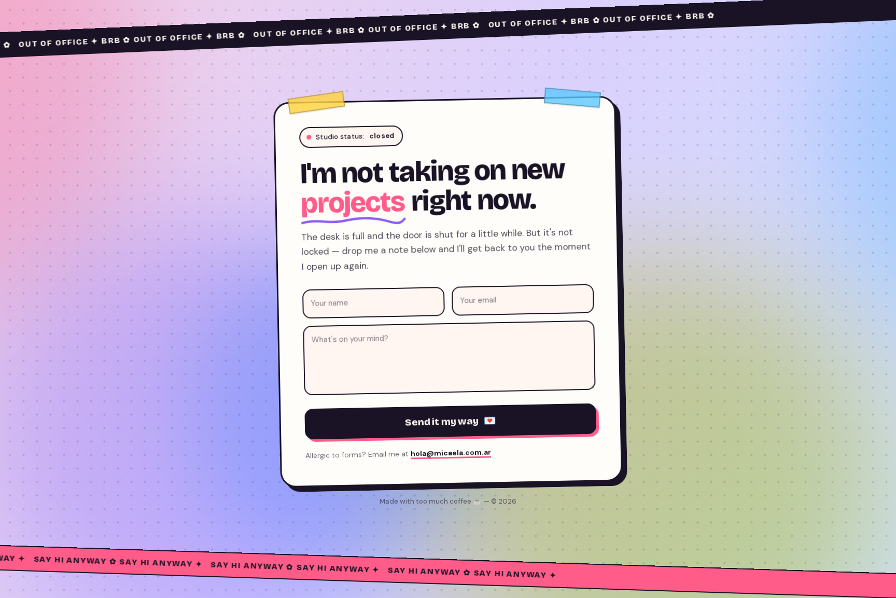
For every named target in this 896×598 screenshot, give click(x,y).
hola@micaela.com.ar (451, 453)
